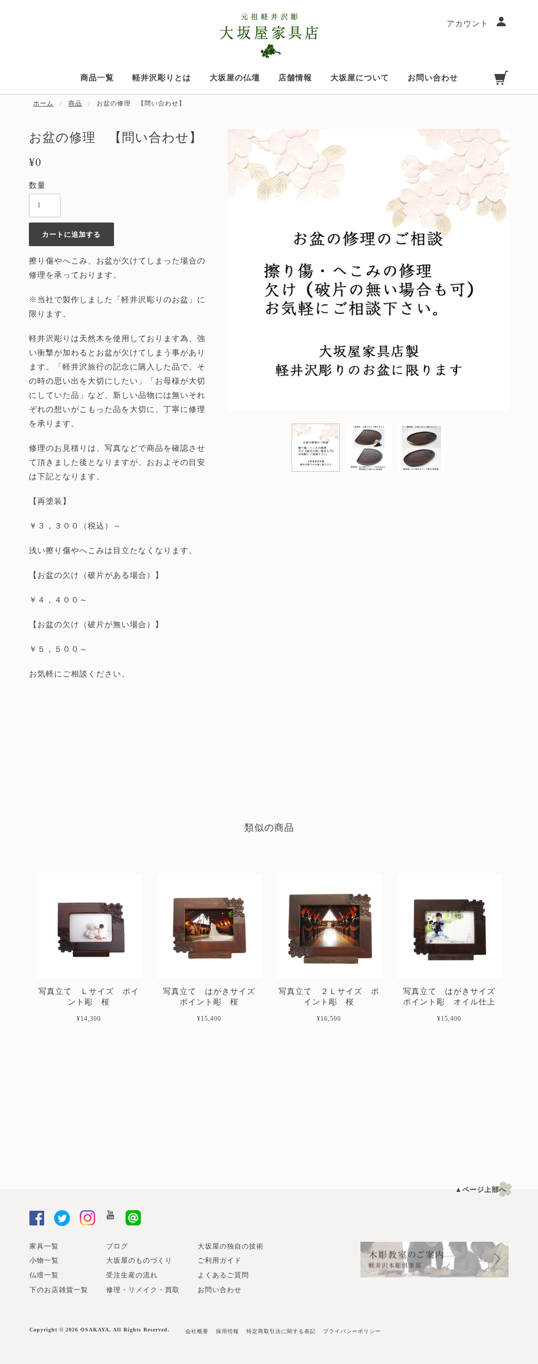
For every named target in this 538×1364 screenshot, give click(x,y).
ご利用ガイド (220, 1260)
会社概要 (197, 1331)
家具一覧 (44, 1246)
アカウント (469, 23)
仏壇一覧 (44, 1275)
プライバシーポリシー (352, 1331)
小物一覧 (44, 1260)
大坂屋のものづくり (139, 1260)
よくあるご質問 (223, 1275)
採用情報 (227, 1331)
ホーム (43, 103)
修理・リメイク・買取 (143, 1290)
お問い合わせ (220, 1290)
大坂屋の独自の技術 (231, 1246)
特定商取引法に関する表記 (281, 1331)
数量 (37, 185)
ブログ (117, 1246)
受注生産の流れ (132, 1275)
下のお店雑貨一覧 (58, 1290)
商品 (75, 103)
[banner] (269, 35)
